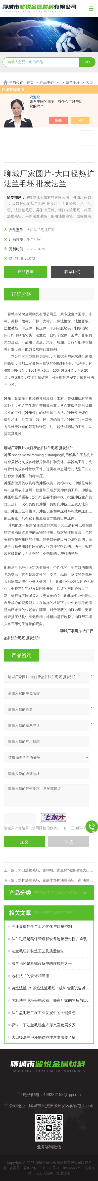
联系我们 (72, 272)
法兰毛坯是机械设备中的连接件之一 (42, 963)
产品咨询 (26, 272)
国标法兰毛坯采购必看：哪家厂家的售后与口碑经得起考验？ (52, 1000)
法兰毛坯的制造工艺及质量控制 (38, 951)
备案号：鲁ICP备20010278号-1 (34, 1168)
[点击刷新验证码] (53, 817)
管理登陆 (63, 1173)
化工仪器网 (44, 1173)
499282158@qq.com (62, 1094)
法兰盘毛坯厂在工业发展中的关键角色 (44, 1013)
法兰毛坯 (73, 82)
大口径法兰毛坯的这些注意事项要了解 (44, 1037)
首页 (30, 82)
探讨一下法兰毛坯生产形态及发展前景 (44, 1025)
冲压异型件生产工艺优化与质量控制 (42, 926)
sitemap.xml (71, 1168)
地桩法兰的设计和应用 (30, 976)
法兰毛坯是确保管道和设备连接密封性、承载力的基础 (52, 939)
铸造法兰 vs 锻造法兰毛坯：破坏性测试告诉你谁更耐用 (52, 988)
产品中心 (47, 82)
